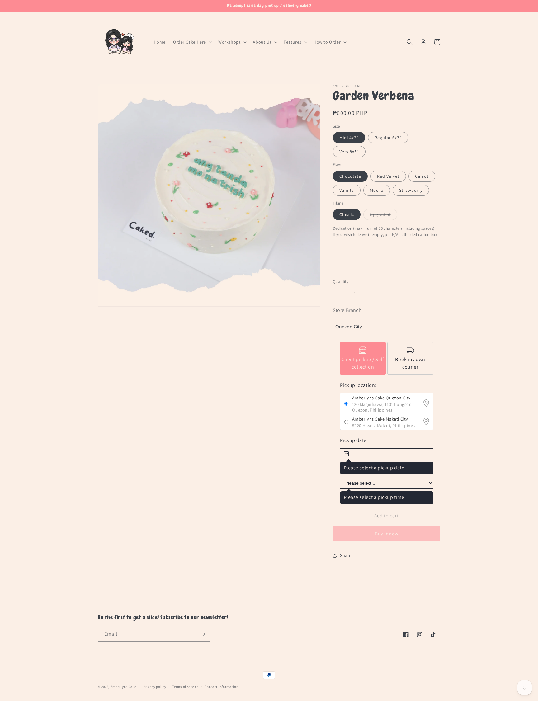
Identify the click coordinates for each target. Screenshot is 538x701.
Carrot (422, 176)
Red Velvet (388, 176)
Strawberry (410, 190)
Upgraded (383, 215)
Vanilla (346, 190)
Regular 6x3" (388, 137)
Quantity (340, 281)
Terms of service (185, 687)
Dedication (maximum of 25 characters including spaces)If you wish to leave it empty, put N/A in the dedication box (385, 231)
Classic (346, 214)
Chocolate (350, 176)
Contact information (221, 687)
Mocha (377, 190)
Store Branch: (348, 310)
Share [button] (346, 555)
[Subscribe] (203, 634)
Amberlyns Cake (123, 687)
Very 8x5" (349, 151)
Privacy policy (154, 687)
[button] (192, 42)
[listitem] (363, 358)
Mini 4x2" (349, 137)
